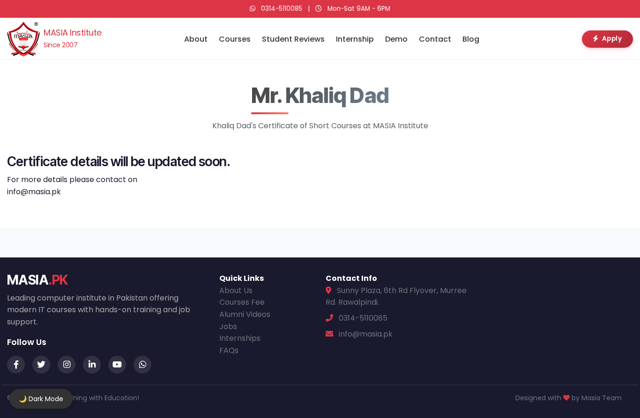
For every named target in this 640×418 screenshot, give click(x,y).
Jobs (228, 326)
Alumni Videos (244, 314)
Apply (612, 38)
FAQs (228, 350)
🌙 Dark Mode (41, 398)
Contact (435, 39)
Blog (470, 39)
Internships (239, 338)
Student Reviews (293, 39)
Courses (235, 39)
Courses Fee (242, 302)
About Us (236, 290)
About (196, 39)
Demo (396, 39)
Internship (355, 39)
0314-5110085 (281, 8)
